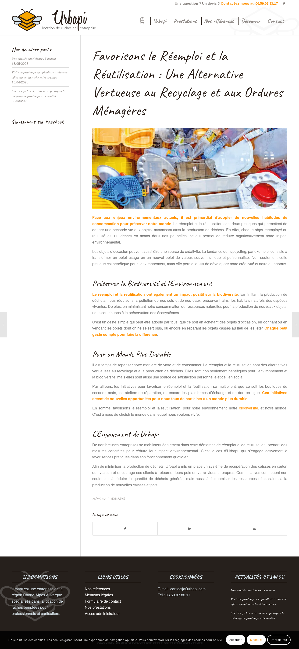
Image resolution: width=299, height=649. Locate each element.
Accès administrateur (102, 613)
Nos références (97, 588)
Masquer (256, 640)
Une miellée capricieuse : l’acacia (34, 58)
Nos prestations (98, 607)
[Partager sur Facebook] (125, 528)
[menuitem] (142, 21)
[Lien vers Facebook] (283, 3)
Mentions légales (99, 594)
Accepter (235, 640)
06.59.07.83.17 (266, 3)
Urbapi (120, 499)
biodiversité (248, 408)
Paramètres (279, 640)
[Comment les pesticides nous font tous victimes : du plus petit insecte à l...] (295, 324)
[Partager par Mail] (254, 528)
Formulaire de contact (103, 601)
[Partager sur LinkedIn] (190, 528)
